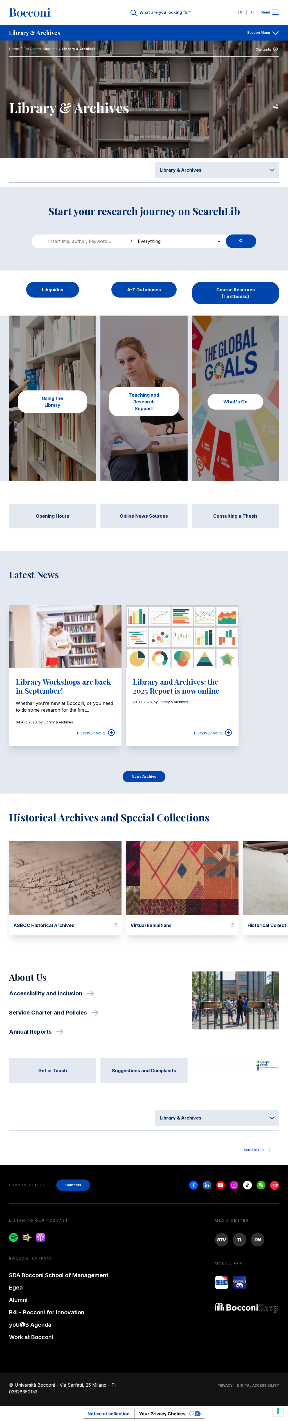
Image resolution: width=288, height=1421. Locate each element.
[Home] (30, 12)
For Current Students (41, 49)
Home (14, 49)
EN (239, 12)
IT (253, 12)
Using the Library (52, 402)
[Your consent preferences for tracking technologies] (278, 1411)
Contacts (263, 49)
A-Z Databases (144, 289)
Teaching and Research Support (144, 401)
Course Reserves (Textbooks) (235, 293)
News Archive (144, 776)
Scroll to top (254, 1150)
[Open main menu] (275, 12)
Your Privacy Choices (162, 1413)
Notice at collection (108, 1413)
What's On (235, 402)
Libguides (52, 289)
